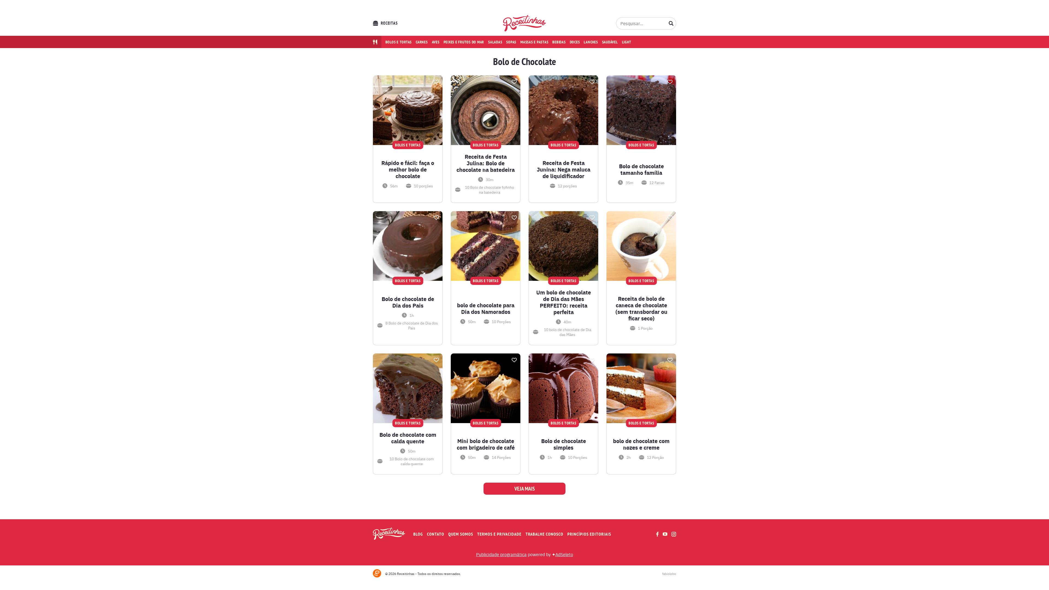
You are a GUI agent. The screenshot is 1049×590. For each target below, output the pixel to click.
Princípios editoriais (589, 534)
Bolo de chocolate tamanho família (641, 169)
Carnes (422, 42)
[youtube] (665, 534)
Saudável (610, 42)
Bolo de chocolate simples (563, 444)
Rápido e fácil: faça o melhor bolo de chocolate (407, 169)
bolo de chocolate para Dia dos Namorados (485, 308)
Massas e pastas (534, 42)
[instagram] (673, 534)
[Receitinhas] (524, 23)
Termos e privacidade (499, 534)
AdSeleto (564, 554)
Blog (418, 534)
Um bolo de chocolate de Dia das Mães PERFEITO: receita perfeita (563, 302)
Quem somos (460, 534)
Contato (435, 534)
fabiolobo (669, 573)
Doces (575, 42)
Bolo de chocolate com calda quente (407, 437)
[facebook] (657, 534)
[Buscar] (671, 23)
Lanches (591, 42)
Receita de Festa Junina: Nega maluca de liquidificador (563, 169)
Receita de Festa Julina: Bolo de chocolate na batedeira (485, 163)
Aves (436, 42)
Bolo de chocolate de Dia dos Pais (408, 302)
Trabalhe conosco (544, 534)
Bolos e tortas (398, 42)
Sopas (511, 42)
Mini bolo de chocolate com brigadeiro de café (486, 444)
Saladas (495, 42)
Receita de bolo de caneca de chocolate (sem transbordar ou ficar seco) (641, 308)
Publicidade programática (501, 554)
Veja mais (524, 488)
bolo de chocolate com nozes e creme (641, 444)
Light (626, 42)
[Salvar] (436, 82)
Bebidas (558, 42)
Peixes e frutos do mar (464, 42)
